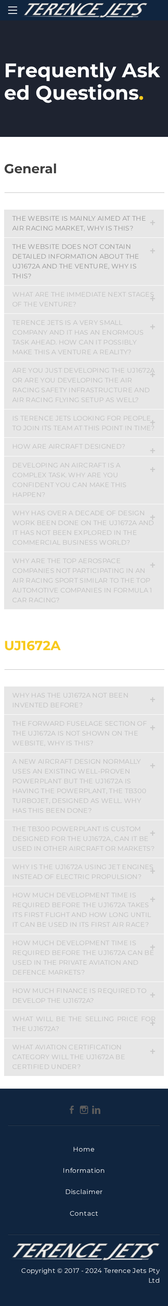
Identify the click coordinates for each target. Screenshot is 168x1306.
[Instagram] (84, 1109)
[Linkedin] (96, 1109)
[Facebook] (72, 1109)
